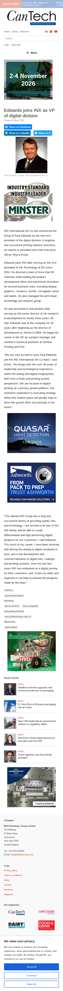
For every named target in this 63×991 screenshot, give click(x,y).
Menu (34, 52)
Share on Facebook (19, 127)
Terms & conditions (13, 875)
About (7, 31)
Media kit (24, 31)
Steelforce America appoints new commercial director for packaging (36, 689)
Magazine (8, 894)
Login (6, 45)
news (21, 684)
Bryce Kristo (12, 606)
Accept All (32, 967)
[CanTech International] (31, 17)
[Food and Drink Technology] (46, 930)
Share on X (44, 133)
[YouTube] (55, 31)
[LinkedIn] (46, 31)
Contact (14, 31)
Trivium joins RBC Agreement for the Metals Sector (34, 4)
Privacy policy (10, 870)
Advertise (8, 889)
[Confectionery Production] (46, 914)
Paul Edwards (30, 606)
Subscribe (16, 45)
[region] (31, 963)
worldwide (11, 627)
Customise (31, 975)
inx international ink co (18, 617)
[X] (51, 31)
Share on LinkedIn (18, 133)
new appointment (14, 596)
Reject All (31, 984)
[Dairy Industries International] (17, 928)
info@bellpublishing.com (22, 854)
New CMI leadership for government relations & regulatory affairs (37, 722)
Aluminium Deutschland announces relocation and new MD (36, 739)
